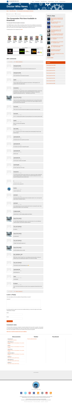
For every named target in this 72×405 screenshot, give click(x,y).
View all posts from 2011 (51, 78)
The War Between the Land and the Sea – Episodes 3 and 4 (57, 42)
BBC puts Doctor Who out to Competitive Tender (56, 22)
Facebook (21, 394)
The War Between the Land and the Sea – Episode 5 (57, 38)
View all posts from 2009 (51, 83)
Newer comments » (19, 61)
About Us (46, 401)
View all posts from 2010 (51, 80)
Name (8, 312)
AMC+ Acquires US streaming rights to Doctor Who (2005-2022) (57, 26)
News (33, 1)
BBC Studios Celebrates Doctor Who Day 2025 (57, 54)
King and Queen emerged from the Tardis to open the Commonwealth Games (57, 19)
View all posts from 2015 (51, 67)
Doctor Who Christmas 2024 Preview (13, 357)
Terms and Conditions (36, 401)
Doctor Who (44, 1)
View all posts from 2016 (51, 65)
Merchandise (37, 1)
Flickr (42, 394)
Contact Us (42, 401)
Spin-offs (56, 1)
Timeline (51, 1)
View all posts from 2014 (51, 70)
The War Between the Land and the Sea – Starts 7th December (57, 46)
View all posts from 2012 (51, 75)
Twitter (25, 394)
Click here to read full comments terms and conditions (17, 331)
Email (8, 316)
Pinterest (30, 394)
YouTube (47, 394)
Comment (8, 299)
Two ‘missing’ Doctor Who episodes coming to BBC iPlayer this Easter (57, 34)
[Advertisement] (36, 376)
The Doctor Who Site (36, 389)
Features (62, 1)
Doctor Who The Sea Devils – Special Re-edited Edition (56, 50)
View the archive (50, 57)
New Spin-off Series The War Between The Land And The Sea (16, 343)
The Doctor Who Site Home (28, 401)
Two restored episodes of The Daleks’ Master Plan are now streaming (56, 31)
